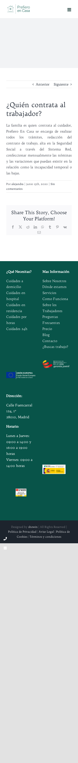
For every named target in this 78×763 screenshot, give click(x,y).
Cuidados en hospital (15, 296)
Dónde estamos (54, 287)
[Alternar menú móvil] (69, 9)
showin (33, 527)
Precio (47, 329)
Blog (46, 335)
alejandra (17, 184)
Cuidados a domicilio (14, 284)
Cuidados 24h (16, 329)
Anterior (43, 84)
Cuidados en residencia (15, 308)
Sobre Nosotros (54, 281)
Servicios (49, 293)
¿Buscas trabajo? (55, 347)
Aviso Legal (46, 531)
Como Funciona (55, 299)
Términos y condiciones (45, 536)
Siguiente (61, 84)
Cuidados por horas (16, 320)
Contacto (49, 341)
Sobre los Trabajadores (52, 308)
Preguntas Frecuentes (51, 320)
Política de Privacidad (22, 531)
